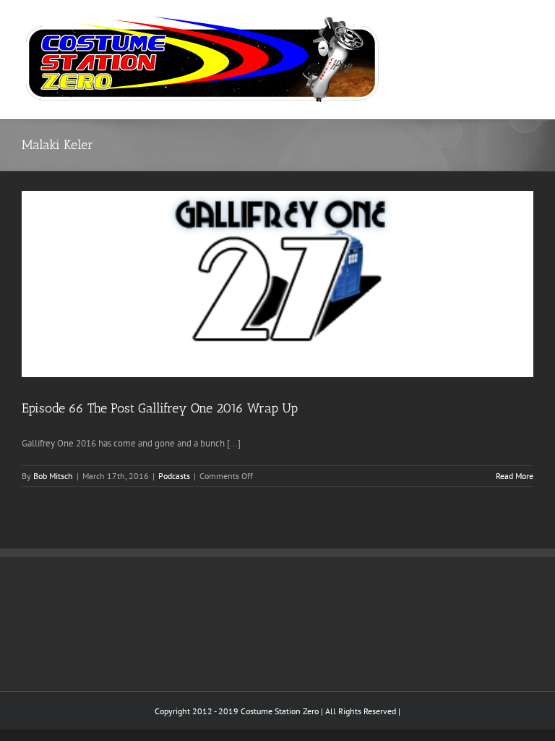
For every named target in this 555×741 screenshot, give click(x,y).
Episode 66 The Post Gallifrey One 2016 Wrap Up (160, 408)
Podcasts (174, 475)
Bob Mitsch (53, 475)
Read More (514, 475)
